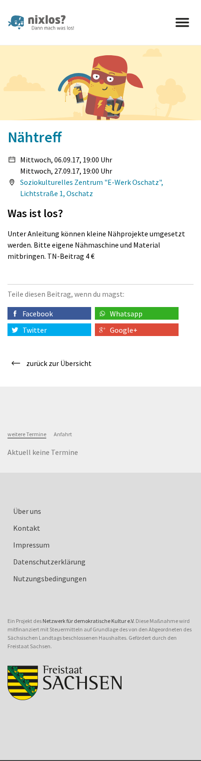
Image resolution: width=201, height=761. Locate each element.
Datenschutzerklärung (49, 561)
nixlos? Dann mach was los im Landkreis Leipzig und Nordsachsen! (44, 22)
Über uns (27, 511)
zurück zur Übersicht (59, 363)
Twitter (34, 330)
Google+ (123, 330)
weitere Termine (26, 434)
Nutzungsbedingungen (49, 578)
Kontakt (26, 528)
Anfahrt (63, 434)
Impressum (31, 544)
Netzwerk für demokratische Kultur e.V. (89, 620)
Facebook (37, 313)
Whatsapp (126, 313)
